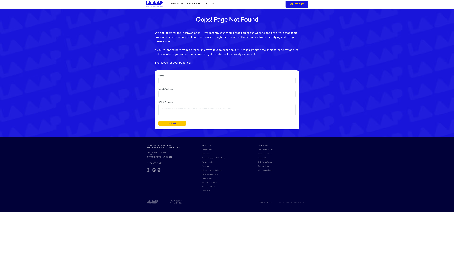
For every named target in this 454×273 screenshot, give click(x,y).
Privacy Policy (266, 202)
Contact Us (206, 190)
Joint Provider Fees (265, 170)
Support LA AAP (208, 186)
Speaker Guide (263, 166)
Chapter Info (207, 149)
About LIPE (262, 158)
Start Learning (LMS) (266, 149)
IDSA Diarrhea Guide (210, 174)
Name (161, 75)
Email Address (165, 88)
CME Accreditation (265, 162)
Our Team (206, 154)
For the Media (207, 162)
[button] (176, 3)
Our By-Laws (207, 178)
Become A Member (209, 182)
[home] (154, 4)
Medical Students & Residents (213, 158)
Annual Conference (265, 154)
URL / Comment (166, 102)
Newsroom (206, 166)
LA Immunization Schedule (212, 170)
